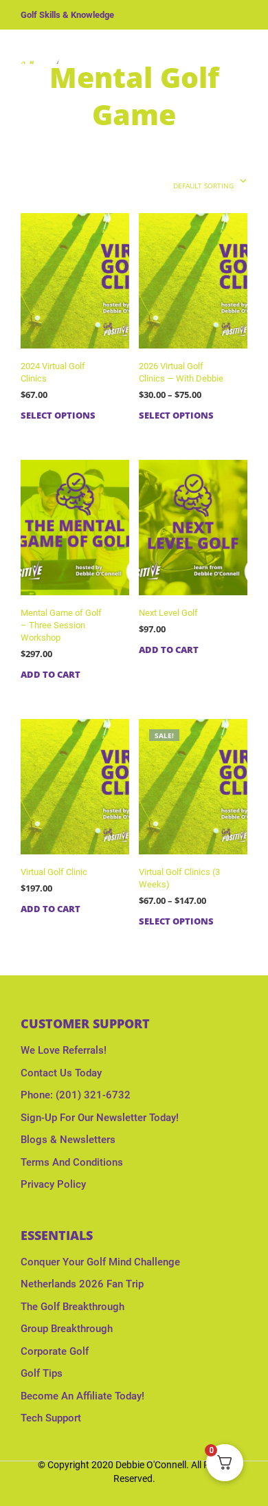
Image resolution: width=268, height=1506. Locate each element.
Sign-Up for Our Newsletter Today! (100, 1117)
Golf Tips (42, 1373)
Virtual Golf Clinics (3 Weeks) (179, 878)
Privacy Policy (53, 1184)
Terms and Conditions (72, 1162)
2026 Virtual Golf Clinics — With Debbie (181, 372)
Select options (58, 415)
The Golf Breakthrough (72, 1306)
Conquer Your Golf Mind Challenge (100, 1262)
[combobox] (187, 182)
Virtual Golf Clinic (54, 872)
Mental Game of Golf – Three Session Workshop (61, 625)
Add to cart (50, 674)
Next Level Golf (168, 613)
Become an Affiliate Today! (82, 1396)
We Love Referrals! (64, 1050)
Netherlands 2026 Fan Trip (82, 1284)
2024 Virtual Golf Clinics (53, 372)
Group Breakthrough (67, 1328)
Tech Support (51, 1418)
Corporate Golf (55, 1351)
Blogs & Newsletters (68, 1139)
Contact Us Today (61, 1073)
